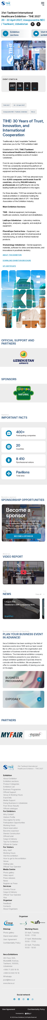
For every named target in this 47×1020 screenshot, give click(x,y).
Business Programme (12, 789)
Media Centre (9, 869)
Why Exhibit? (8, 814)
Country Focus (9, 889)
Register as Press (10, 883)
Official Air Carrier (10, 844)
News (5, 881)
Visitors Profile (9, 817)
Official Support (9, 792)
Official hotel (8, 836)
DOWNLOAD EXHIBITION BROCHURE (17, 260)
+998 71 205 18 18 (11, 969)
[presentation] (21, 67)
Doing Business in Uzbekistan (15, 803)
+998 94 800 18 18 (11, 973)
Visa (5, 897)
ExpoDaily (7, 797)
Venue (5, 861)
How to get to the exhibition (14, 858)
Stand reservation (10, 828)
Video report (8, 875)
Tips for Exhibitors (10, 842)
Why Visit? (7, 850)
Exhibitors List (9, 787)
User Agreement (10, 939)
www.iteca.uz (8, 983)
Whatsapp (7, 976)
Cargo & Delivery (10, 839)
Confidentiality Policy (12, 943)
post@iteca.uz (9, 980)
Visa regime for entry (11, 820)
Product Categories (11, 784)
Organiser (7, 900)
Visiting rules (8, 864)
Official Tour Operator (12, 866)
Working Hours (9, 825)
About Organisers (10, 909)
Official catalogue (10, 808)
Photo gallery (8, 872)
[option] (23, 357)
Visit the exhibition (10, 856)
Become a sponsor (23, 536)
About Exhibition (10, 778)
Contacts (7, 906)
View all (38, 594)
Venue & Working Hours (13, 795)
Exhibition (7, 775)
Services (7, 886)
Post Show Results (11, 806)
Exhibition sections (11, 781)
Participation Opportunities (14, 822)
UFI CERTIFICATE (9, 266)
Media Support (9, 800)
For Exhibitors (9, 811)
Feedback (7, 903)
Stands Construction (11, 833)
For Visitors (8, 847)
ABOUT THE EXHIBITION (12, 255)
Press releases (9, 878)
